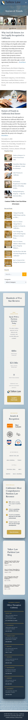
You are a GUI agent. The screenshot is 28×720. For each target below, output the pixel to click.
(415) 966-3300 (8, 673)
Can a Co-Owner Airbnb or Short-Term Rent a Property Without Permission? (12, 586)
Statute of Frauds (20, 149)
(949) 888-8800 (8, 641)
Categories (7, 279)
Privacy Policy (19, 717)
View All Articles (14, 532)
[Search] (24, 274)
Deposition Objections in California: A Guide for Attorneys (19, 166)
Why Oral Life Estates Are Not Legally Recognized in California (12, 35)
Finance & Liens (14, 146)
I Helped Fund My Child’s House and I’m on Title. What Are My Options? (12, 562)
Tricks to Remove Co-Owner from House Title (19, 158)
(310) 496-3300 (8, 631)
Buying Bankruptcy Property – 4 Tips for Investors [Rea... (19, 194)
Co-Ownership (11, 144)
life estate (9, 83)
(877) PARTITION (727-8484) (11, 620)
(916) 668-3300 (8, 694)
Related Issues (5, 68)
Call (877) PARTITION (14, 399)
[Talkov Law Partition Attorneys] (10, 2)
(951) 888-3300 (8, 684)
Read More (22, 62)
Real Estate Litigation (17, 68)
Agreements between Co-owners (11, 70)
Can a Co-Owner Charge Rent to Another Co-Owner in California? (12, 570)
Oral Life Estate (20, 78)
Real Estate (16, 83)
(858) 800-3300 (8, 662)
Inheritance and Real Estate (9, 80)
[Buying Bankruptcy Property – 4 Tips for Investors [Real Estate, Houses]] (8, 194)
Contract (11, 149)
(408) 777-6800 (8, 652)
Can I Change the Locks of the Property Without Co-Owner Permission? (11, 577)
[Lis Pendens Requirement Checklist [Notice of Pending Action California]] (8, 184)
